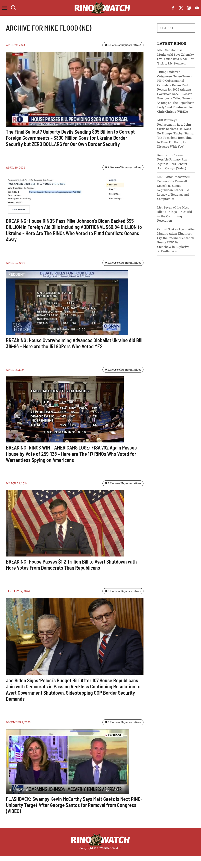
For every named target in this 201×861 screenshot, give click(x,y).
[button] (13, 8)
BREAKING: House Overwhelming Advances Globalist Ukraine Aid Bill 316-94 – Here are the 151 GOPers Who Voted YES (74, 343)
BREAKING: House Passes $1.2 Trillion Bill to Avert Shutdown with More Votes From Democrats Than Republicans (71, 564)
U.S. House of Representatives (123, 45)
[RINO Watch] (102, 8)
